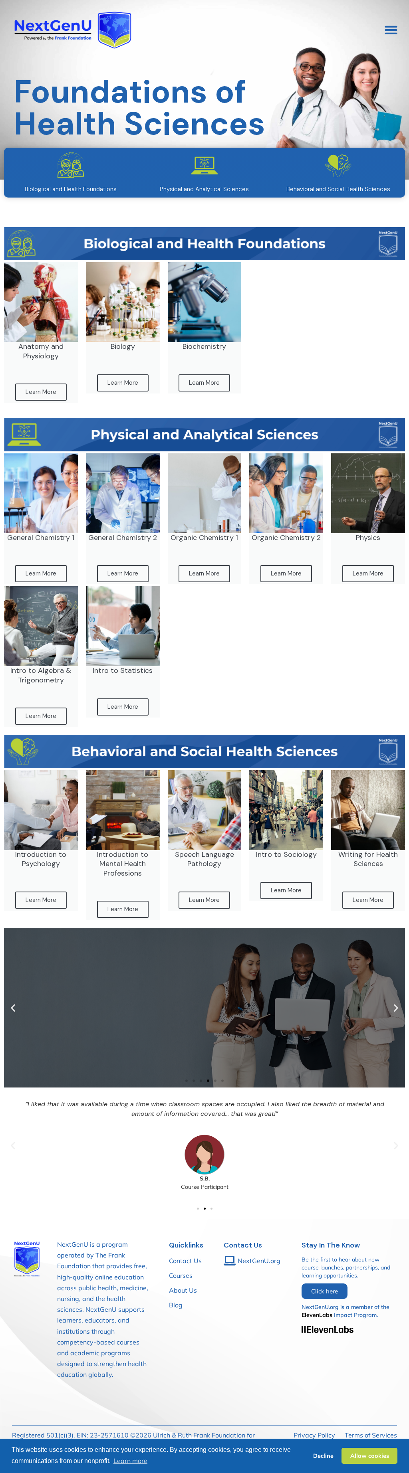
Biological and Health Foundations (71, 189)
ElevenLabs (317, 1315)
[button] (391, 30)
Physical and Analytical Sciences (204, 189)
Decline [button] (323, 1455)
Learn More (41, 392)
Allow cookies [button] (369, 1455)
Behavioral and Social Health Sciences (338, 189)
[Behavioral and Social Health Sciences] (338, 166)
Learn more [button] (130, 1461)
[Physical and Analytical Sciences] (204, 166)
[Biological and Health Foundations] (71, 166)
